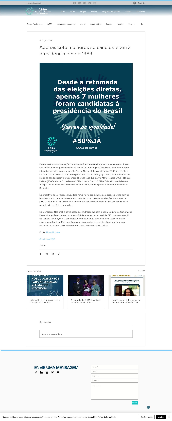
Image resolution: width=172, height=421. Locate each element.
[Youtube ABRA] (58, 372)
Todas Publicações (34, 24)
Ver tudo (141, 271)
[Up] (148, 407)
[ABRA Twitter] (52, 372)
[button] (142, 24)
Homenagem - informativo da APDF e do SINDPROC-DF (126, 301)
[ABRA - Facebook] (36, 372)
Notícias (120, 24)
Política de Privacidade (33, 3)
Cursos (109, 24)
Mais (130, 24)
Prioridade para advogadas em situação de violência (45, 301)
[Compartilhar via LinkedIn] (53, 254)
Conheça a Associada (66, 24)
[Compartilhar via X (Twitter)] (47, 254)
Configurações (146, 417)
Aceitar (161, 417)
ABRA (49, 24)
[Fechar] (168, 417)
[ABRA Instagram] (47, 372)
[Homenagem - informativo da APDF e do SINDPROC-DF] (127, 285)
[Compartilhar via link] (59, 254)
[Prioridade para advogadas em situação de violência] (45, 285)
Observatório (95, 24)
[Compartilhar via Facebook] (40, 254)
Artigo (82, 24)
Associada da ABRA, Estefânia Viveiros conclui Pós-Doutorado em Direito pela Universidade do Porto (85, 301)
